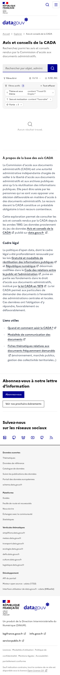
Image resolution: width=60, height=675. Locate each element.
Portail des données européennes (18, 479)
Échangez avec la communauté (17, 514)
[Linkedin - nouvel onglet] (4, 437)
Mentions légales (26, 655)
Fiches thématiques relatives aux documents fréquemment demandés (31, 348)
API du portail (9, 578)
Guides (6, 498)
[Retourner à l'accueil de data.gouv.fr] (15, 22)
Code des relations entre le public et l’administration (29, 272)
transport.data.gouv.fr (13, 543)
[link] (13, 394)
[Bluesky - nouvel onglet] (23, 437)
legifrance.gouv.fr (13, 634)
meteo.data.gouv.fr (12, 538)
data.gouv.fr (36, 233)
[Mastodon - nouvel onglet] (14, 437)
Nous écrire (8, 508)
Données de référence (13, 463)
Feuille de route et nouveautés (17, 503)
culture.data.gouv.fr (12, 559)
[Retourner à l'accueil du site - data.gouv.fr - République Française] (36, 608)
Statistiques (8, 519)
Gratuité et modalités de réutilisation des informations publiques (28, 260)
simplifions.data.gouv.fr (14, 532)
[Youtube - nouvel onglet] (32, 437)
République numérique (21, 266)
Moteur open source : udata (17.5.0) (19, 583)
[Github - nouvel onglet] (42, 437)
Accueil (6, 33)
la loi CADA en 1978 (30, 286)
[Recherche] (47, 4)
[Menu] (56, 4)
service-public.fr (12, 641)
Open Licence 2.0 (35, 670)
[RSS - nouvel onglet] (51, 437)
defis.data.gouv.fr (11, 554)
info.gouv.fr (36, 634)
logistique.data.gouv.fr (13, 564)
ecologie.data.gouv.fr (13, 548)
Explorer (18, 33)
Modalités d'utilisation (23, 649)
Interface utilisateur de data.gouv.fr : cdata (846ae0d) (28, 589)
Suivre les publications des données (19, 474)
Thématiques (9, 457)
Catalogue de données (13, 468)
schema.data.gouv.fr (12, 484)
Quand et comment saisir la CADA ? (30, 328)
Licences (7, 649)
